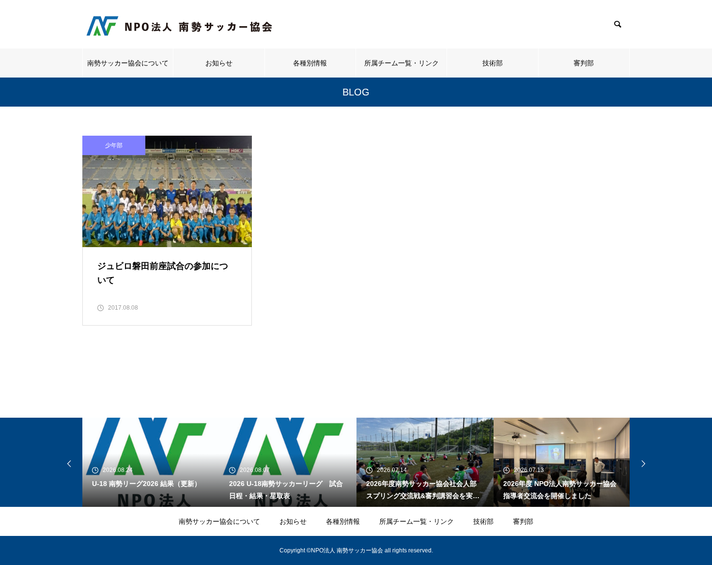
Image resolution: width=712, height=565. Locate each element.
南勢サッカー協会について (128, 63)
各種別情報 (310, 63)
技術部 (492, 63)
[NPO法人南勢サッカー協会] (179, 24)
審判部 (583, 63)
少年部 (114, 145)
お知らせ (218, 63)
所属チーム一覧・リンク (401, 63)
